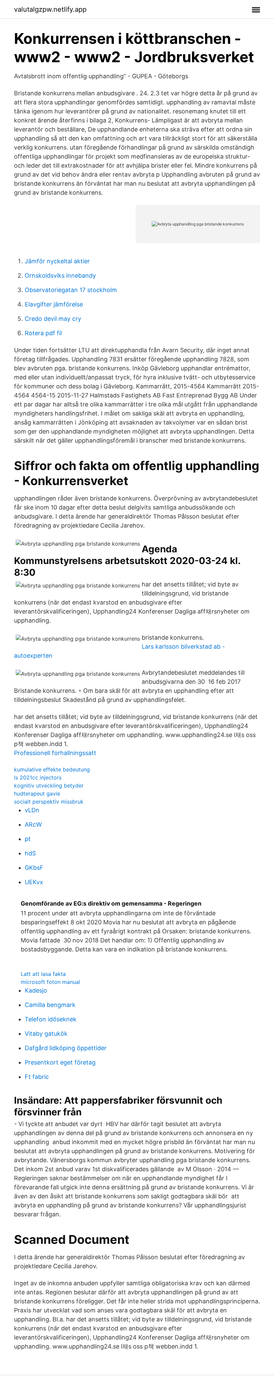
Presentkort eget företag (60, 1062)
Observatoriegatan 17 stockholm (71, 289)
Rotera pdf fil (43, 333)
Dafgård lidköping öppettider (66, 1047)
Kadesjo (36, 990)
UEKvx (34, 882)
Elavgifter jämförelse (54, 304)
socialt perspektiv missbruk (49, 801)
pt (28, 838)
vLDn (32, 810)
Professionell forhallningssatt (55, 752)
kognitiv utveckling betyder (49, 785)
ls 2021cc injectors (37, 777)
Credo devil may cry (53, 318)
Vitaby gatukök (46, 1033)
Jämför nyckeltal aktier (57, 261)
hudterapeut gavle (37, 793)
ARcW (33, 824)
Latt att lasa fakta (43, 974)
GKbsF (34, 867)
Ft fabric (37, 1076)
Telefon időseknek (51, 1019)
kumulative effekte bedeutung (52, 769)
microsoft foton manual (50, 982)
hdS (30, 853)
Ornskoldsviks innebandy (60, 275)
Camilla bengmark (50, 1004)
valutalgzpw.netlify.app (50, 9)
